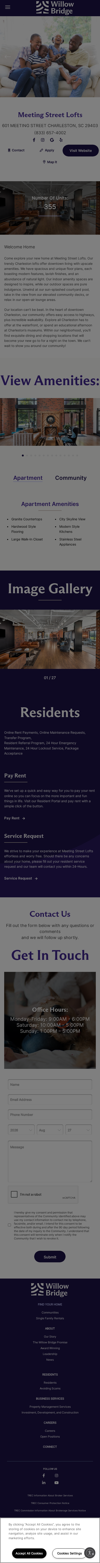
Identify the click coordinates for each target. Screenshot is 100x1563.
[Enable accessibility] (89, 1552)
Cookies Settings (69, 1553)
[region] (50, 1540)
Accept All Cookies (29, 1553)
